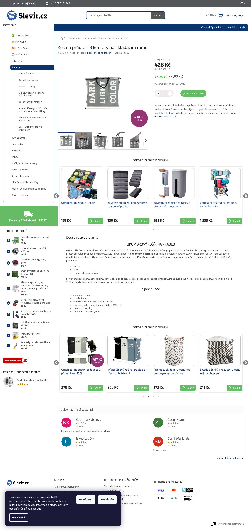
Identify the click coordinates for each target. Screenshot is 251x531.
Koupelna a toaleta (28, 80)
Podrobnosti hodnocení (99, 53)
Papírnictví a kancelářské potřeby (29, 189)
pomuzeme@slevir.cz (70, 487)
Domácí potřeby (27, 86)
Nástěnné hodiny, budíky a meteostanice (32, 119)
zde (39, 509)
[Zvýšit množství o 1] (170, 93)
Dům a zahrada (19, 138)
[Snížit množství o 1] (158, 93)
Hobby (15, 157)
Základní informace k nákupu (118, 486)
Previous (56, 196)
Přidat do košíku (195, 93)
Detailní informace (163, 116)
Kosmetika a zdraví (21, 176)
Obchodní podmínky (113, 490)
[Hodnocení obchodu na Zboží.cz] (16, 360)
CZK (243, 3)
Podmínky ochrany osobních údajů (120, 495)
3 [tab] (153, 230)
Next (246, 196)
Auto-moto (17, 61)
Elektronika (17, 144)
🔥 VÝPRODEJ (19, 42)
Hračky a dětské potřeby (24, 163)
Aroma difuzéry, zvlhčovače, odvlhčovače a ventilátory (33, 110)
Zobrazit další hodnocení (230, 458)
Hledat (157, 15)
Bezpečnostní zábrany (30, 102)
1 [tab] (143, 230)
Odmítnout (86, 499)
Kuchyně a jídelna (27, 73)
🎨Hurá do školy (20, 48)
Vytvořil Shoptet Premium (231, 524)
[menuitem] (212, 27)
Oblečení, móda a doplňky (25, 182)
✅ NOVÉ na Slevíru (21, 35)
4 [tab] (158, 230)
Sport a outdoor (20, 195)
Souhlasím (107, 499)
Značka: (121, 53)
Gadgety (16, 150)
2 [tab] (148, 230)
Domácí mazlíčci (20, 170)
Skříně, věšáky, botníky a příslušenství (32, 94)
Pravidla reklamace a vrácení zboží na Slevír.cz (122, 505)
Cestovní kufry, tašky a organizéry (30, 128)
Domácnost (17, 67)
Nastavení (18, 517)
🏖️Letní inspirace (20, 54)
